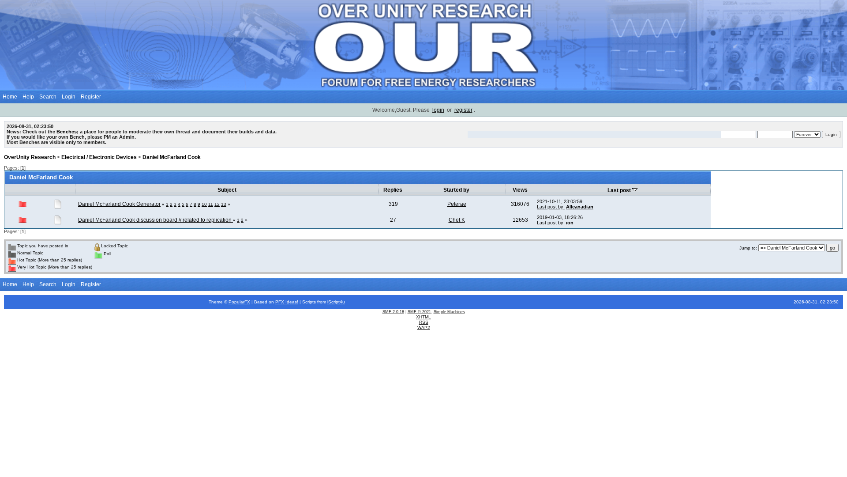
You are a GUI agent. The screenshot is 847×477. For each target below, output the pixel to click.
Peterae (456, 204)
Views (520, 190)
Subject (226, 190)
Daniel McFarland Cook (171, 157)
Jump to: (748, 248)
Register (91, 97)
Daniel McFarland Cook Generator (119, 204)
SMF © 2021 (419, 312)
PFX (280, 301)
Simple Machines (449, 312)
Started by (456, 190)
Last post (619, 190)
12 (217, 204)
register (463, 110)
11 (210, 204)
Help (28, 97)
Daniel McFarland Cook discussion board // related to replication (155, 220)
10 (204, 204)
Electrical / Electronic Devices (99, 157)
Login (68, 97)
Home (10, 97)
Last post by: (551, 206)
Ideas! (291, 301)
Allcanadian (579, 206)
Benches (66, 131)
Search (47, 97)
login (438, 110)
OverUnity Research (30, 157)
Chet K (457, 220)
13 (223, 204)
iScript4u (336, 301)
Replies (392, 190)
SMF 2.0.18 (393, 312)
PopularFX (239, 301)
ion (569, 222)
